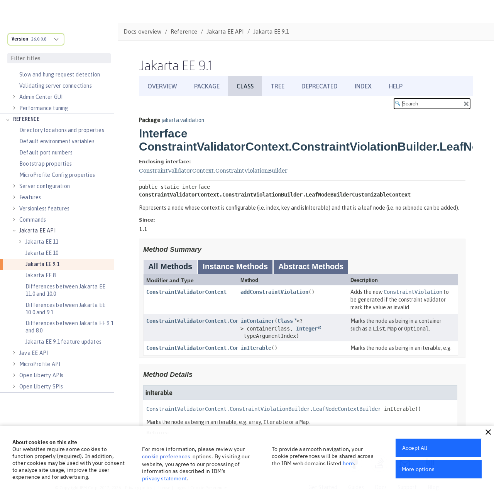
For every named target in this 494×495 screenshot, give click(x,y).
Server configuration (44, 186)
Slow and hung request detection (59, 74)
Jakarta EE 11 (42, 242)
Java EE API (33, 353)
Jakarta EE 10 (42, 253)
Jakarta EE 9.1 (42, 264)
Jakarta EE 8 (40, 275)
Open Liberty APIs (41, 375)
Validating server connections (55, 86)
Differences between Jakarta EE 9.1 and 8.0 (69, 327)
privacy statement (164, 478)
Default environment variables (57, 141)
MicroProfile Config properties (57, 175)
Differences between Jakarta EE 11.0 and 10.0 (65, 290)
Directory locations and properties (61, 130)
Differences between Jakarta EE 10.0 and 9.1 (65, 308)
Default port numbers (46, 152)
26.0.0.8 (38, 39)
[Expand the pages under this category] (13, 96)
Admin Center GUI (41, 97)
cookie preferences (166, 456)
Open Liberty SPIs (41, 386)
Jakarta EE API (37, 230)
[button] (488, 432)
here (348, 463)
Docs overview (142, 31)
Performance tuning (43, 108)
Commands (32, 220)
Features (30, 197)
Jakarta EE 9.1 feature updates (63, 342)
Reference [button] (26, 119)
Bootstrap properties (45, 164)
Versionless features (44, 208)
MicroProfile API (39, 364)
